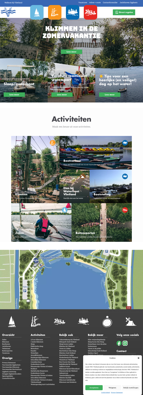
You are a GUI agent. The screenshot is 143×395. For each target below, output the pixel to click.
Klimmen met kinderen (67, 382)
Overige (7, 358)
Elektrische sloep (37, 346)
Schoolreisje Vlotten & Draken (41, 380)
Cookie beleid (105, 392)
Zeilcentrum (63, 373)
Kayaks (33, 351)
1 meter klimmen (37, 342)
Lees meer (71, 52)
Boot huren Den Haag (67, 362)
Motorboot (35, 348)
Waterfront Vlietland (67, 360)
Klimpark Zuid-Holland (67, 342)
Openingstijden (7, 376)
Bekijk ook (66, 335)
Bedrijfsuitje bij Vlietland (68, 364)
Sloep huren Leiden (66, 344)
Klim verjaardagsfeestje (96, 339)
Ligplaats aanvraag (9, 371)
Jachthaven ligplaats (128, 2)
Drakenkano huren (38, 364)
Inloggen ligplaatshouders (11, 374)
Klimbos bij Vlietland (67, 346)
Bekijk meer (95, 335)
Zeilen (4, 339)
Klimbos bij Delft (65, 378)
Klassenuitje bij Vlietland (68, 371)
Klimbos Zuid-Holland (67, 353)
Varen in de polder (94, 348)
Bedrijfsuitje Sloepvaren (39, 371)
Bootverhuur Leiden (66, 355)
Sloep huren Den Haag (96, 342)
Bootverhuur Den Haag (67, 351)
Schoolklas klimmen (38, 360)
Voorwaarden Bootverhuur (12, 369)
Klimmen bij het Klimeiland (69, 369)
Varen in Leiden (65, 348)
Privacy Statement (117, 392)
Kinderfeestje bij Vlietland (68, 357)
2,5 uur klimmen (37, 339)
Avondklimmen (36, 355)
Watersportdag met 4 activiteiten (43, 384)
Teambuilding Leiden (67, 375)
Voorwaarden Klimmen (10, 367)
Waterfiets (34, 353)
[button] (138, 358)
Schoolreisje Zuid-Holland (97, 351)
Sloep (33, 344)
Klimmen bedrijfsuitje (67, 380)
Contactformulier (110, 2)
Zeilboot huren (64, 366)
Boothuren (6, 344)
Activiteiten (38, 335)
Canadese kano (36, 362)
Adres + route (95, 2)
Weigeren (112, 387)
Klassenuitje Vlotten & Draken (42, 366)
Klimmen (5, 342)
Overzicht (8, 335)
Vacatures (82, 2)
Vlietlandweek (36, 382)
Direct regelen (126, 12)
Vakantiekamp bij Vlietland (69, 339)
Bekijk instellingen (130, 387)
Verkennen (6, 348)
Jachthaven (6, 346)
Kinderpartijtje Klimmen (40, 357)
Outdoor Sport (93, 353)
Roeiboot (34, 369)
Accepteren (94, 387)
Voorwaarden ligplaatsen (11, 365)
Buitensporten (7, 351)
